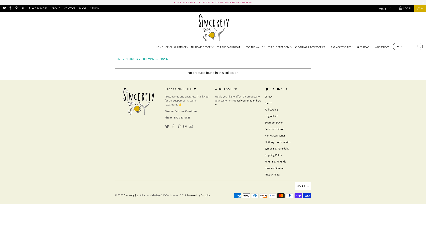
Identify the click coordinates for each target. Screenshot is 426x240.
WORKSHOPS (39, 8)
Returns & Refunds (275, 161)
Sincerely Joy (131, 195)
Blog (82, 8)
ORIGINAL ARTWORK (176, 47)
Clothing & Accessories (310, 47)
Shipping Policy (273, 155)
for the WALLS (254, 47)
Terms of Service (274, 168)
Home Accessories (275, 135)
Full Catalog (271, 109)
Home (159, 47)
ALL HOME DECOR (201, 47)
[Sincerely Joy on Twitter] (4, 8)
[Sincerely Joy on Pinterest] (16, 8)
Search (94, 8)
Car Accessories (341, 47)
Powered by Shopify (198, 195)
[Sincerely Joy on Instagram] (22, 8)
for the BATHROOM (228, 47)
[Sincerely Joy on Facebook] (10, 8)
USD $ (382, 8)
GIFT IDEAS (363, 47)
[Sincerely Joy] (213, 28)
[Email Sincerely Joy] (28, 8)
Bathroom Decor (274, 129)
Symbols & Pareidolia (277, 148)
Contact (69, 8)
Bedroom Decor (274, 122)
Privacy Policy (272, 174)
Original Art (271, 116)
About (56, 8)
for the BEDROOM (278, 47)
